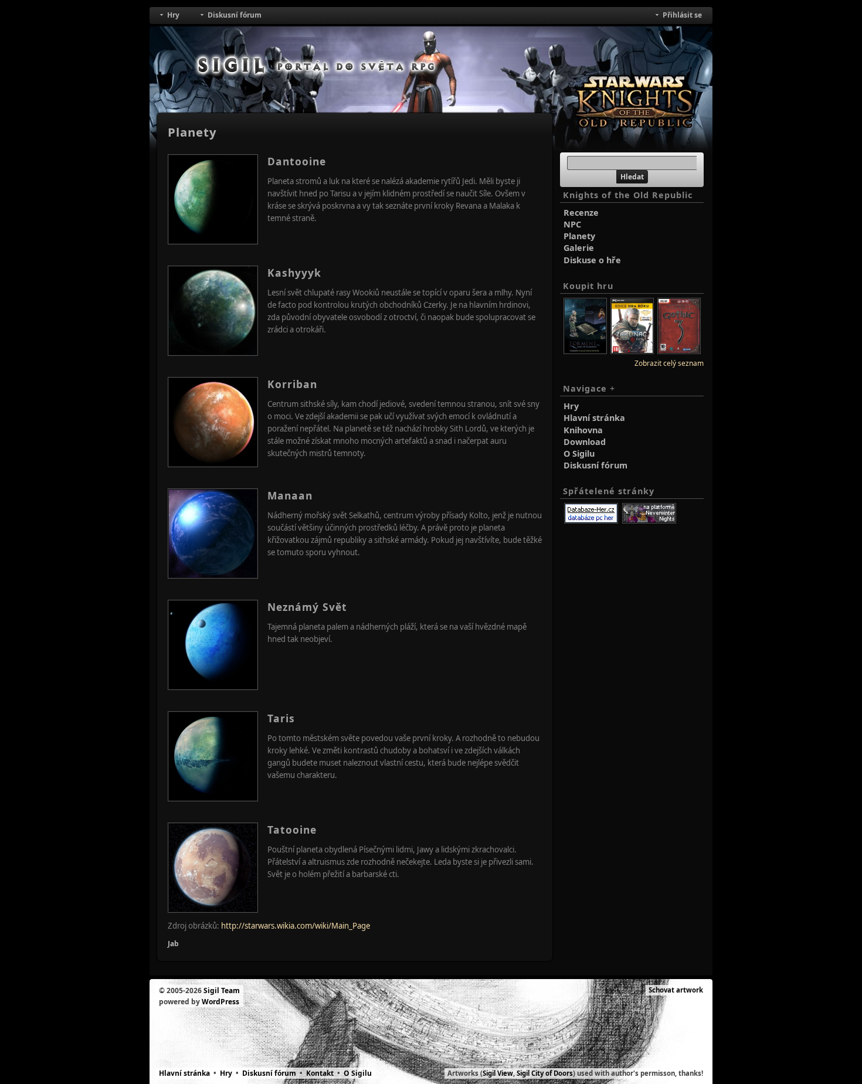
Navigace (589, 388)
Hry (571, 406)
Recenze (581, 212)
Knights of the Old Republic (628, 195)
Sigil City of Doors (545, 1073)
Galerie (579, 247)
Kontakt (320, 1073)
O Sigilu (579, 453)
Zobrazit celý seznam (669, 363)
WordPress (220, 1002)
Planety (579, 236)
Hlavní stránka (594, 417)
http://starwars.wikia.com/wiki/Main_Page (295, 925)
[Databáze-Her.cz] (591, 513)
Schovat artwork (676, 990)
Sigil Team (221, 990)
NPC (572, 224)
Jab (173, 944)
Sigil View (498, 1073)
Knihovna (583, 430)
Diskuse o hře (592, 260)
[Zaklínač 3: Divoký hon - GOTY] (632, 351)
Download (585, 441)
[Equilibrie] (649, 513)
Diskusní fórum (595, 465)
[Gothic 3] (679, 351)
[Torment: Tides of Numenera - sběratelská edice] (585, 351)
